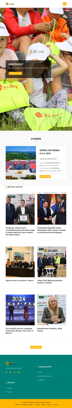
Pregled (9, 388)
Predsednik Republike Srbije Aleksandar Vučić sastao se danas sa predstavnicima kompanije (51, 230)
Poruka (9, 392)
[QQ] (6, 372)
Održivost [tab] (63, 193)
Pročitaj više (45, 176)
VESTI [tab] (39, 193)
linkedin (43, 404)
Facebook (37, 404)
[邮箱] (18, 372)
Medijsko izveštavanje (45, 376)
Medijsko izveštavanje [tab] (50, 193)
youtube (56, 404)
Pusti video (16, 73)
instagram (49, 404)
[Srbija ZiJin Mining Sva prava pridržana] (10, 4)
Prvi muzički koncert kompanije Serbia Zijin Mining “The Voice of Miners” (19, 331)
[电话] (14, 372)
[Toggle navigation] (64, 4)
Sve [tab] (33, 193)
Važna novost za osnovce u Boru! (20, 280)
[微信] (10, 372)
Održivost (42, 380)
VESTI (40, 372)
